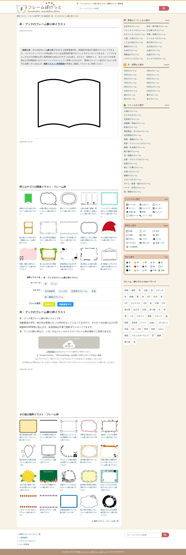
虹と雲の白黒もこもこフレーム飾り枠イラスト (88, 512)
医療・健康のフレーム (133, 139)
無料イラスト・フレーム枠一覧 (106, 521)
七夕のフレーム (130, 50)
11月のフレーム (130, 91)
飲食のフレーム (130, 127)
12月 (155, 297)
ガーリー (132, 208)
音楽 (126, 329)
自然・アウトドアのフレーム (136, 159)
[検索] (164, 8)
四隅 (130, 235)
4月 (145, 303)
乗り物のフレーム (131, 151)
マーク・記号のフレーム (134, 187)
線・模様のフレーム (54, 297)
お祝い (152, 323)
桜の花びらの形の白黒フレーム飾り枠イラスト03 (27, 462)
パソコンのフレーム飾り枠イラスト (48, 461)
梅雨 (126, 335)
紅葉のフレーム (153, 54)
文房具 (134, 323)
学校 (153, 329)
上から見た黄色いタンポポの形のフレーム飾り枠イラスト (27, 487)
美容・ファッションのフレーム (137, 143)
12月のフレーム (153, 91)
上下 (144, 231)
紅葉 (144, 309)
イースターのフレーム (156, 38)
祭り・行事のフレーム (133, 167)
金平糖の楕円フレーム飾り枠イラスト (88, 461)
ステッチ (160, 290)
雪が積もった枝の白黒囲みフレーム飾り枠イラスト (88, 266)
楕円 (157, 235)
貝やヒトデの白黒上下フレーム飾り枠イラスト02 (68, 240)
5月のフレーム (130, 79)
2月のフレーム (153, 71)
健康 (159, 335)
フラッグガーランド (140, 335)
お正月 (136, 309)
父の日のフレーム (154, 46)
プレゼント (163, 323)
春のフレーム (129, 95)
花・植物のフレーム (132, 155)
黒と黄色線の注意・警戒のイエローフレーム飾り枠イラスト (27, 437)
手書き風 (132, 212)
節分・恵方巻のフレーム (157, 26)
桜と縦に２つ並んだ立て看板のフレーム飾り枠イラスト (27, 240)
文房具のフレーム (79, 291)
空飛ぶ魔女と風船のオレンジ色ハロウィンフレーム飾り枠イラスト (109, 462)
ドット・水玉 (147, 215)
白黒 (94, 291)
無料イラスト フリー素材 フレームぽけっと (92, 552)
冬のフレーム (152, 99)
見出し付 (146, 243)
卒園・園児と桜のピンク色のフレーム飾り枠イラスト (27, 266)
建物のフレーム (130, 175)
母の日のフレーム (154, 42)
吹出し (131, 239)
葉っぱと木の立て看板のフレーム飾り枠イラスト (48, 266)
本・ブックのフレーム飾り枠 (69, 339)
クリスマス (135, 303)
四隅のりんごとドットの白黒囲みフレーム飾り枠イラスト (68, 437)
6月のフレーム (153, 79)
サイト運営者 (24, 544)
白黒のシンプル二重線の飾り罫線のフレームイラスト (88, 240)
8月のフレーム (153, 83)
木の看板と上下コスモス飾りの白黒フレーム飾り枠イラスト (109, 266)
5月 (139, 329)
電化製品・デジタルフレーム (136, 131)
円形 (144, 235)
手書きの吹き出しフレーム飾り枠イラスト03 (88, 436)
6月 (133, 329)
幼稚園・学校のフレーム (134, 123)
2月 (163, 303)
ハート (143, 323)
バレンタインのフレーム (134, 30)
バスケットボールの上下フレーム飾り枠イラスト (27, 512)
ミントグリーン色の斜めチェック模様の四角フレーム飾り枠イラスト (109, 212)
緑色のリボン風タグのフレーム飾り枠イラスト (27, 211)
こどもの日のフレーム (133, 42)
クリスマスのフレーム (156, 58)
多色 (162, 270)
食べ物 (152, 309)
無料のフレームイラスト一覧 (29, 534)
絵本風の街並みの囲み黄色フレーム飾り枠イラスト (88, 487)
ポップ (157, 205)
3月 (148, 297)
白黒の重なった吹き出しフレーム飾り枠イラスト (48, 211)
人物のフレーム (130, 111)
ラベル (158, 239)
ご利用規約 (50, 352)
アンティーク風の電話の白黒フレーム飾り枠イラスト (68, 462)
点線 (146, 290)
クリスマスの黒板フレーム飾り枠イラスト (48, 486)
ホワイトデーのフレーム (134, 34)
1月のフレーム (130, 71)
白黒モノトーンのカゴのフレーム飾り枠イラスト (68, 487)
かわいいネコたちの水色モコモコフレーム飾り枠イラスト (109, 487)
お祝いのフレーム (131, 171)
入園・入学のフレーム (133, 38)
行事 (157, 303)
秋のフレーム (129, 99)
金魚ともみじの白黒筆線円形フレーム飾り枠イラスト (109, 512)
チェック (158, 212)
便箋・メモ (160, 243)
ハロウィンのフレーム (133, 58)
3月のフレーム (130, 75)
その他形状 (45, 16)
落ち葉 (127, 309)
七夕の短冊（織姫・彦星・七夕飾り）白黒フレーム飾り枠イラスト (88, 211)
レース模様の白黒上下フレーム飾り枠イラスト (48, 437)
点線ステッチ (134, 215)
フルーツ (158, 316)
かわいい (145, 205)
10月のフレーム (153, 87)
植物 (126, 290)
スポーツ (140, 316)
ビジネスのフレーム (132, 115)
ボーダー (158, 208)
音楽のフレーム (130, 163)
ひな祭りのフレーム (155, 30)
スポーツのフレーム (132, 179)
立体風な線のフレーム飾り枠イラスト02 (68, 511)
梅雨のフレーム (130, 46)
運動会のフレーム (131, 54)
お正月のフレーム (131, 26)
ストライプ (146, 208)
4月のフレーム (153, 75)
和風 (143, 212)
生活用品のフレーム (132, 135)
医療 (126, 323)
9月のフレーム (130, 87)
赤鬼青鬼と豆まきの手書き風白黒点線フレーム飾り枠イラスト (68, 266)
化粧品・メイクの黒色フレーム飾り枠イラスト (109, 437)
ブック (54, 284)
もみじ (161, 329)
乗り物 (127, 342)
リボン (145, 239)
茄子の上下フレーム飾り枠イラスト (48, 511)
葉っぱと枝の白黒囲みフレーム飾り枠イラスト (48, 240)
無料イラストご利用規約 (54, 64)
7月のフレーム (130, 83)
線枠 (133, 290)
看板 (149, 316)
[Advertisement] (69, 39)
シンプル (63, 291)
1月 (125, 303)
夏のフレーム (152, 95)
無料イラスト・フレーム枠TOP (28, 16)
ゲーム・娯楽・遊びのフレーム (137, 183)
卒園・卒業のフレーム (156, 34)
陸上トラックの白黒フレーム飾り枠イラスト (68, 209)
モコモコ (132, 243)
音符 (146, 329)
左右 (157, 231)
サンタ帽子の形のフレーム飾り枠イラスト (109, 239)
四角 (130, 231)
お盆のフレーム (153, 50)
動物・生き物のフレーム (134, 147)
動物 (131, 297)
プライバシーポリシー (27, 541)
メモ (131, 316)
